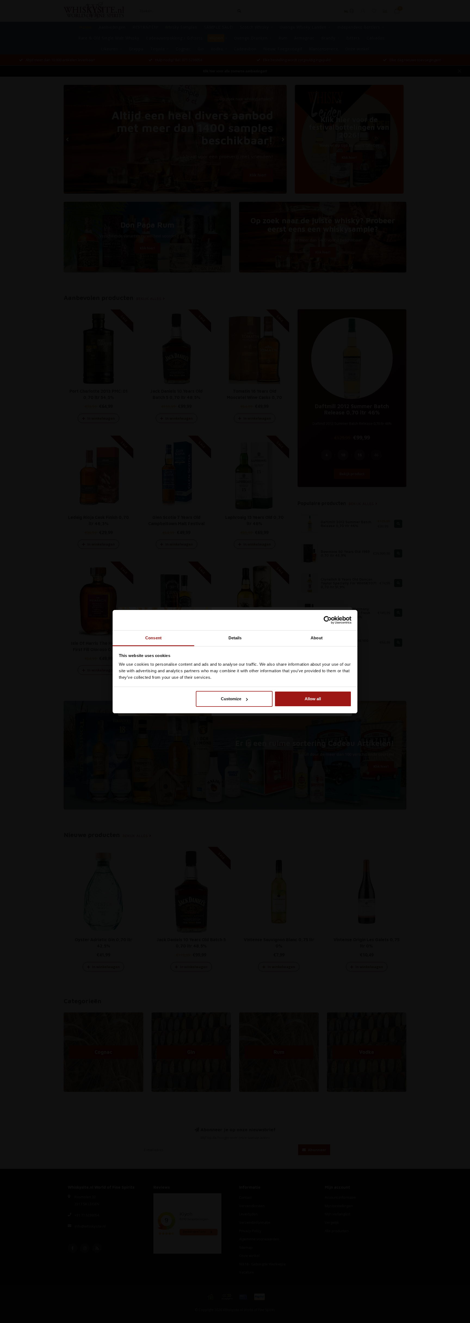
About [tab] (317, 638)
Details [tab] (235, 638)
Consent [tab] (153, 638)
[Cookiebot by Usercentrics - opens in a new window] (327, 620)
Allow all (313, 698)
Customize (231, 698)
